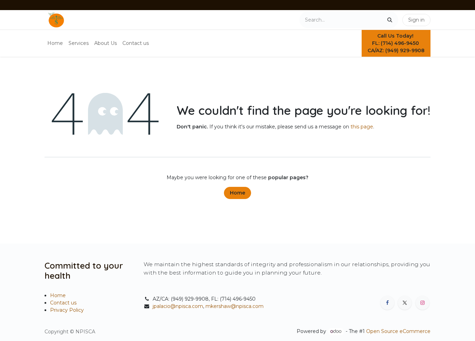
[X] (405, 303)
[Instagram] (422, 303)
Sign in (416, 20)
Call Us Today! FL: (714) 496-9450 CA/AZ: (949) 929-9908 (396, 43)
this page (362, 127)
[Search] (389, 19)
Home (237, 193)
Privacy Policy (67, 310)
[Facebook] (387, 303)
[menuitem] (55, 43)
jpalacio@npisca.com (178, 306)
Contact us (63, 303)
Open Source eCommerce (398, 331)
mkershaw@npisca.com (235, 306)
